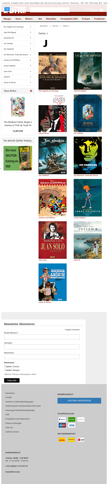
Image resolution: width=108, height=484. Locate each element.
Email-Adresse (11, 332)
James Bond (44, 133)
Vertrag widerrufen (79, 401)
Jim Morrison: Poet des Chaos (86, 175)
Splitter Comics (12, 366)
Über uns (9, 427)
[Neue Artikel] (31, 91)
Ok (7, 9)
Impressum (10, 393)
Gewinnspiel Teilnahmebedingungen (20, 410)
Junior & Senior (45, 302)
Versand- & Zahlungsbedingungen (19, 402)
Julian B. (77, 260)
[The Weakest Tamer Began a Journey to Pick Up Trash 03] (17, 106)
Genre (18, 19)
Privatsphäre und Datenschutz (17, 419)
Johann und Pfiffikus (47, 218)
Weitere (28, 19)
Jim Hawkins (44, 175)
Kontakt (8, 397)
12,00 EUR (18, 131)
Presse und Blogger (13, 423)
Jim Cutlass (78, 133)
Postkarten (99, 19)
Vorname (8, 343)
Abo (40, 19)
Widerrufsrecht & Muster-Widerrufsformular (23, 406)
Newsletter (51, 19)
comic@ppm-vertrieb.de (16, 466)
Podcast (86, 19)
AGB (7, 414)
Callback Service (12, 432)
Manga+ (7, 19)
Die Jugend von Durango (49, 91)
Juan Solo (43, 260)
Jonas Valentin (80, 218)
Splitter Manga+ (13, 370)
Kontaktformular (12, 472)
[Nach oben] (100, 479)
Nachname (9, 353)
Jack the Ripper (80, 91)
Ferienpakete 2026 (69, 19)
